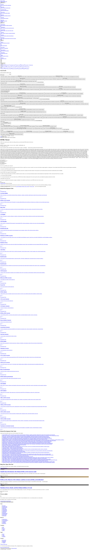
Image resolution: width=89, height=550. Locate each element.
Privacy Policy (9, 68)
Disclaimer (3, 536)
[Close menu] (1, 62)
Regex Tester (32, 186)
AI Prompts (18, 66)
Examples (3, 528)
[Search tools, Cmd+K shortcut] (1, 59)
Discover (2, 22)
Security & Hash (4, 507)
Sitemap (24, 68)
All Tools (1, 21)
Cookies (3, 535)
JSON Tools (4, 512)
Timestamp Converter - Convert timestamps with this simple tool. (11, 453)
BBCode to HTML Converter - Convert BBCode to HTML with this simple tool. (14, 444)
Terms (3, 534)
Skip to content (2, 0)
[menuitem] (44, 4)
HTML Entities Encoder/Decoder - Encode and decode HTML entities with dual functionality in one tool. (17, 456)
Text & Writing (4, 509)
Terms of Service (14, 68)
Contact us (27, 68)
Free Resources (9, 66)
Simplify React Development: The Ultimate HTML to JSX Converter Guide (18, 471)
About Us (2, 68)
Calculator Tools (4, 510)
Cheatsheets (23, 66)
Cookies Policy (20, 68)
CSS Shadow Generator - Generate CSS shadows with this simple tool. (12, 448)
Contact (3, 529)
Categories (2, 2)
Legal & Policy (4, 511)
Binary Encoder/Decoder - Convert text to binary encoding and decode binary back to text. (15, 455)
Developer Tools (4, 506)
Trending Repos (3, 66)
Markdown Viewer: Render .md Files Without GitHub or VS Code (16, 487)
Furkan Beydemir (3, 183)
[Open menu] (1, 60)
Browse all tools (2, 547)
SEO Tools (3, 505)
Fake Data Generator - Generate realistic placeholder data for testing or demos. (13, 451)
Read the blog (7, 547)
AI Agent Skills (14, 66)
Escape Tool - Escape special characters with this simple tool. (11, 445)
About (3, 527)
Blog (1, 39)
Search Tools (3, 63)
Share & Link (4, 515)
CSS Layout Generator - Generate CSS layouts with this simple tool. (12, 447)
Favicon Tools (4, 514)
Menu (2, 40)
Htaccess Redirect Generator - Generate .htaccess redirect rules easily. (12, 449)
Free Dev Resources (5, 520)
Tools (1, 136)
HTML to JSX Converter (25, 186)
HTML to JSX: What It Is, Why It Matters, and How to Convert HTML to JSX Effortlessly (22, 479)
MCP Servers (27, 66)
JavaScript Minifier (19, 186)
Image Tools (4, 508)
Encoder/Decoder (4, 513)
